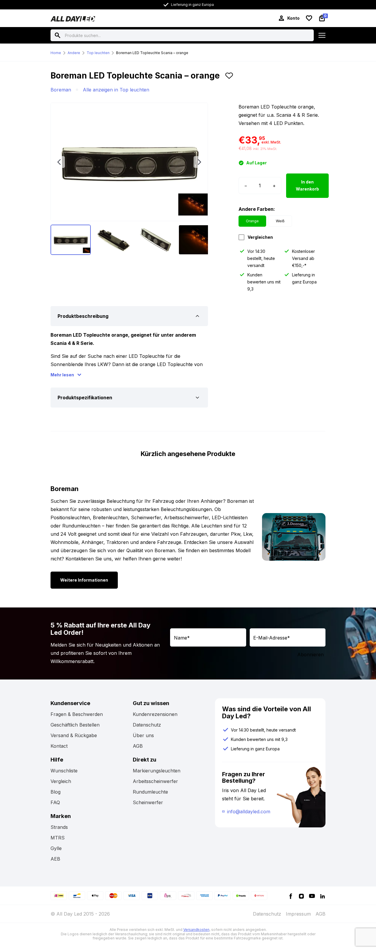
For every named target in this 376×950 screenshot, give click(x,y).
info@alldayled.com (248, 811)
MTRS (58, 838)
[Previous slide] (59, 162)
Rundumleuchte (150, 792)
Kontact (59, 746)
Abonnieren (310, 654)
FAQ (55, 802)
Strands (59, 827)
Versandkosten (196, 929)
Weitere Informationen (84, 579)
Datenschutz (147, 725)
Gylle (56, 848)
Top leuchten (98, 53)
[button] (229, 78)
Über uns (143, 735)
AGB (138, 746)
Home (56, 53)
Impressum (298, 914)
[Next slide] (199, 162)
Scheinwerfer (148, 802)
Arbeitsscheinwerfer (155, 781)
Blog (56, 792)
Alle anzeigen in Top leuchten (116, 90)
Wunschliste (64, 771)
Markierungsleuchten (156, 771)
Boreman (61, 90)
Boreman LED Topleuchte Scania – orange (152, 53)
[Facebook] (291, 895)
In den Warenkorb (307, 185)
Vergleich (61, 781)
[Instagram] (301, 895)
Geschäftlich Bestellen (75, 725)
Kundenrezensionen (155, 714)
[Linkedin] (322, 895)
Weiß (280, 221)
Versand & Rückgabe (74, 735)
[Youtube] (312, 895)
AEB (55, 859)
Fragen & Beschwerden (77, 714)
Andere (74, 53)
